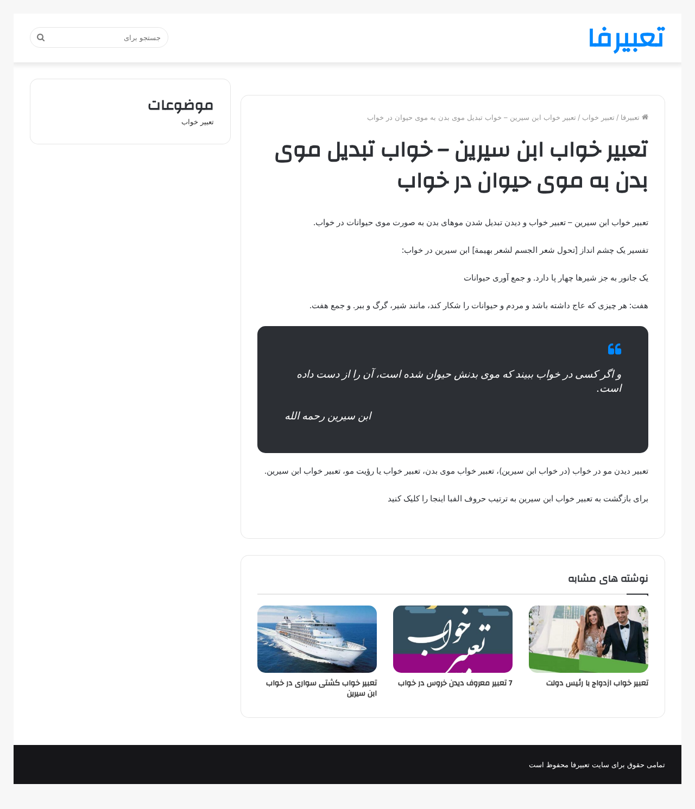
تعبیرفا (631, 117)
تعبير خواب (598, 117)
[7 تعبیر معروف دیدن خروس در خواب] (453, 639)
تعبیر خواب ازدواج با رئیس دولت (597, 683)
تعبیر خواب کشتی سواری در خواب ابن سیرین (321, 688)
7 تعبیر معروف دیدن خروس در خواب (455, 683)
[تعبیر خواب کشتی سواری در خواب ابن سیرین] (317, 639)
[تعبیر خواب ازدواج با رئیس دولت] (588, 639)
